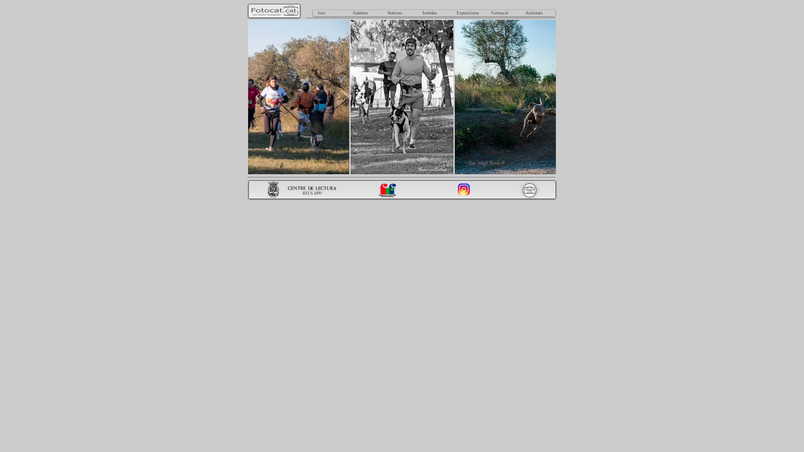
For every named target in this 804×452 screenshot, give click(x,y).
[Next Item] (546, 97)
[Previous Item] (257, 97)
